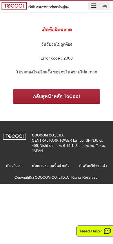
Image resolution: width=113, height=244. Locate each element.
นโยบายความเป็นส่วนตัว (51, 166)
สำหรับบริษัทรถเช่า (93, 166)
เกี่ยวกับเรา (14, 166)
